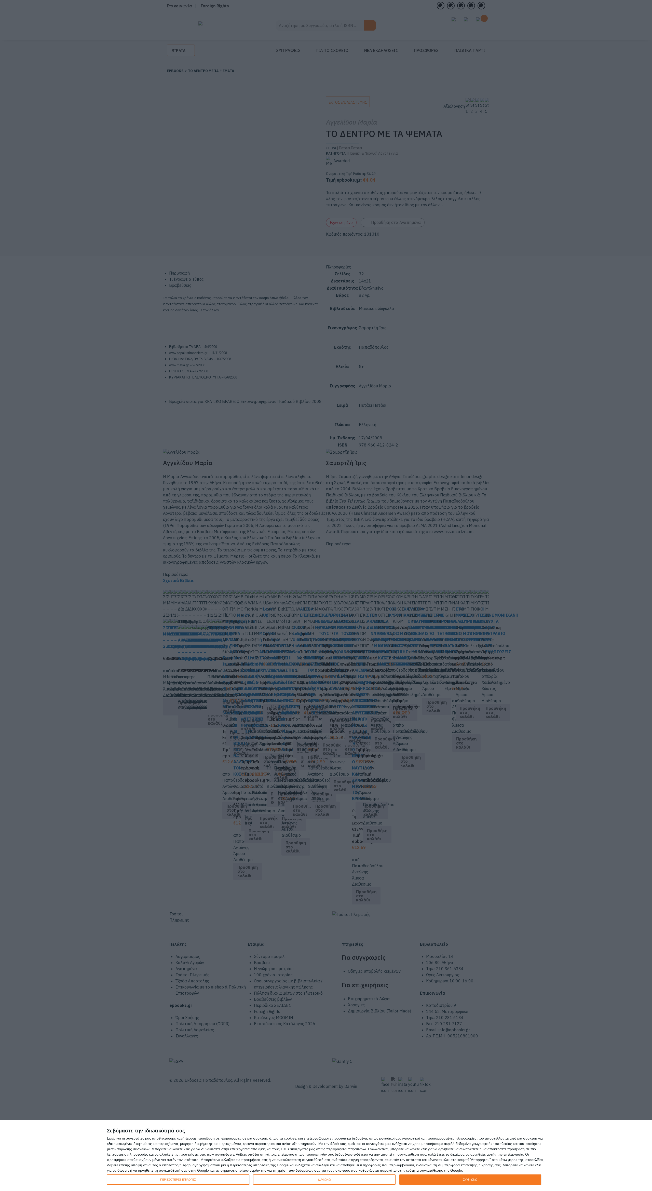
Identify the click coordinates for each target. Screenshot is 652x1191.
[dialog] (326, 1155)
